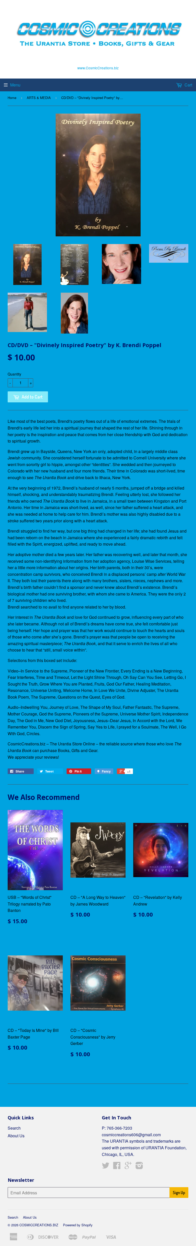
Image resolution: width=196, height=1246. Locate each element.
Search (14, 1128)
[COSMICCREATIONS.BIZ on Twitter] (105, 1167)
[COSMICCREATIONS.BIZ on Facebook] (117, 1167)
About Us (16, 1136)
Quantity (14, 374)
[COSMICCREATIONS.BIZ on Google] (128, 1167)
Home (12, 97)
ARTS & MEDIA (39, 97)
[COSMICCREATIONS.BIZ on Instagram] (139, 1167)
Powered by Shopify (78, 1224)
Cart (187, 85)
